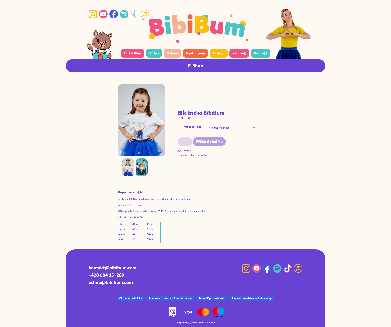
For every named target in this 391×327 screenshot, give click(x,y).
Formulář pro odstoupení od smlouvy (251, 298)
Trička (203, 155)
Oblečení (194, 155)
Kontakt (260, 53)
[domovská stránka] (195, 27)
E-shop (219, 53)
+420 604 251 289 (106, 275)
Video (154, 53)
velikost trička (192, 126)
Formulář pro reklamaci (211, 298)
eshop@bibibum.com (111, 282)
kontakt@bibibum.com (113, 268)
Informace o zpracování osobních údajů (170, 298)
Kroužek (239, 53)
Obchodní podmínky (130, 298)
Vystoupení (195, 53)
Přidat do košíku (209, 141)
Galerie (172, 53)
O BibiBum (132, 53)
